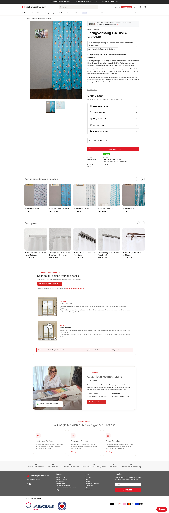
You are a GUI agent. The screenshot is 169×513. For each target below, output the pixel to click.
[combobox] (78, 7)
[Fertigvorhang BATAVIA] (56, 60)
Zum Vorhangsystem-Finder (73, 288)
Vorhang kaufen (61, 477)
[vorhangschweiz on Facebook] (28, 484)
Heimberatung (127, 7)
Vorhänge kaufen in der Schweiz (66, 488)
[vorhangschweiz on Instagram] (30, 484)
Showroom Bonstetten (63, 485)
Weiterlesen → (92, 90)
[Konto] (140, 7)
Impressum (88, 490)
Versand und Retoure (92, 483)
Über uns (137, 13)
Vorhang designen (61, 479)
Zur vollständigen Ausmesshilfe (48, 283)
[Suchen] (61, 7)
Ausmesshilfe (116, 7)
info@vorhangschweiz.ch (34, 479)
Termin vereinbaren (95, 402)
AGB (86, 488)
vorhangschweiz (36, 498)
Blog (144, 13)
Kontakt (87, 481)
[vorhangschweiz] (38, 476)
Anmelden (128, 490)
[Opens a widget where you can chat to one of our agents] (161, 509)
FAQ (57, 490)
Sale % (103, 13)
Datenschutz (89, 485)
